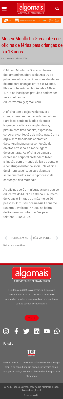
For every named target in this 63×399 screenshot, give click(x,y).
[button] (4, 9)
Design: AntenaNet (31, 395)
